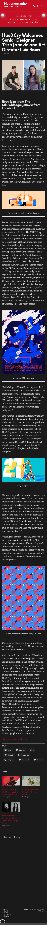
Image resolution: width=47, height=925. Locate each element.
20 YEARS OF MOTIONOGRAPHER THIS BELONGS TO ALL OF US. (23, 19)
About (5, 909)
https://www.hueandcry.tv (14, 739)
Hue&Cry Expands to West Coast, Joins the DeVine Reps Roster (10, 792)
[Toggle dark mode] (38, 6)
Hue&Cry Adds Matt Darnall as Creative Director (30, 792)
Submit (5, 911)
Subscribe (6, 916)
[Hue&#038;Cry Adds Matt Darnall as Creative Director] (31, 781)
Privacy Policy (7, 914)
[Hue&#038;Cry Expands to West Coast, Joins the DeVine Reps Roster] (11, 781)
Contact (5, 912)
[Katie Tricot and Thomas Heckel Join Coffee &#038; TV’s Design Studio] (11, 807)
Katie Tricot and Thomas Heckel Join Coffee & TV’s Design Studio (10, 819)
